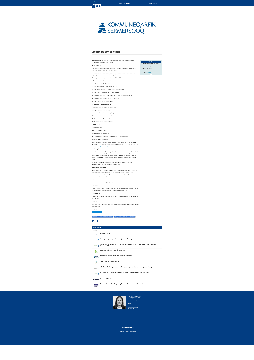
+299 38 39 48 (131, 308)
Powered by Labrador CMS (127, 358)
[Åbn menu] (159, 3)
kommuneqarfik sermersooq (106, 216)
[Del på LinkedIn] (95, 221)
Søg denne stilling (96, 212)
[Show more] (151, 75)
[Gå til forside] (96, 6)
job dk (115, 216)
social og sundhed (123, 216)
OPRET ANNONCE (153, 3)
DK (95, 1)
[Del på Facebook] (93, 221)
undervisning (132, 216)
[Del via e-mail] (97, 221)
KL (92, 1)
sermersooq (95, 216)
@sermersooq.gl (149, 72)
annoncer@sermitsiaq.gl (133, 307)
